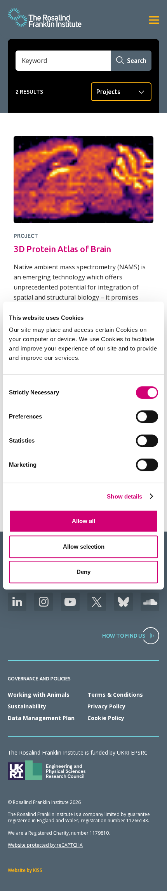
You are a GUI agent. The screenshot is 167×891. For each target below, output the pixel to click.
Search (136, 60)
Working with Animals (39, 694)
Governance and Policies (39, 679)
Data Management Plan (41, 718)
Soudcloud (150, 602)
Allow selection (83, 546)
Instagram (43, 602)
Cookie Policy (105, 718)
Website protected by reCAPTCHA (45, 845)
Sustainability (27, 706)
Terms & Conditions (115, 694)
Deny (83, 571)
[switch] (147, 416)
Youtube (70, 602)
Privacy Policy (106, 706)
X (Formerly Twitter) (96, 602)
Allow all (83, 521)
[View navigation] (154, 20)
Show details (124, 496)
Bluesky (123, 602)
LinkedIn (17, 602)
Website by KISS (25, 870)
